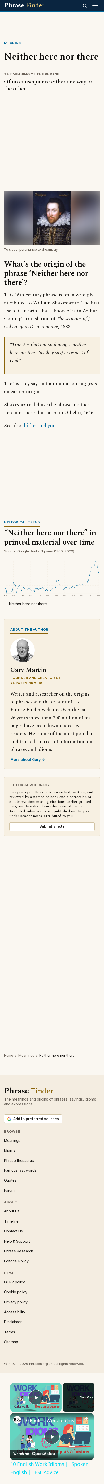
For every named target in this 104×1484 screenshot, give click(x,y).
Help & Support (17, 1241)
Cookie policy (15, 1292)
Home (8, 1055)
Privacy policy (16, 1302)
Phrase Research (18, 1251)
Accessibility (14, 1312)
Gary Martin (28, 670)
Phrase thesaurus (19, 1160)
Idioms (9, 1150)
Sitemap (11, 1342)
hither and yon (40, 425)
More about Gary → (27, 759)
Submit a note (52, 826)
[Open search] (84, 5)
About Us (12, 1211)
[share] (85, 1419)
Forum (9, 1190)
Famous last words (20, 1170)
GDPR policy (14, 1282)
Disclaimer (13, 1322)
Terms (9, 1332)
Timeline (11, 1221)
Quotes (10, 1180)
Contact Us (13, 1231)
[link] (17, 1420)
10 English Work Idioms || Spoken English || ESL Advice (52, 1420)
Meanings (26, 1055)
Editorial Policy (16, 1261)
